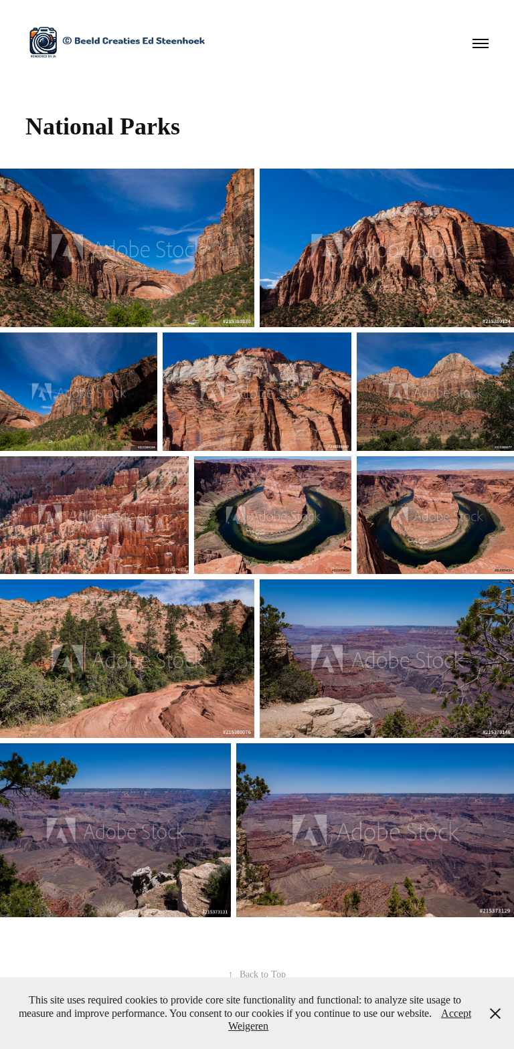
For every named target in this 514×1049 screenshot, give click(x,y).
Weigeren (248, 1026)
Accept (456, 1013)
